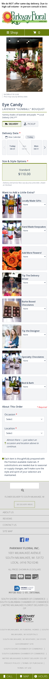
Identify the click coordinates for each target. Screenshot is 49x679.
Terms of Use (24, 668)
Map (25, 676)
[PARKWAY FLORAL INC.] (24, 25)
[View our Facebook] (22, 541)
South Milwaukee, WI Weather (19, 639)
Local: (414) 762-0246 (24, 562)
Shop (14, 32)
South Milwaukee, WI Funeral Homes (19, 629)
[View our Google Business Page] (27, 541)
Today (30, 137)
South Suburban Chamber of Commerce (24, 653)
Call (9, 676)
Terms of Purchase (32, 663)
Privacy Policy (12, 663)
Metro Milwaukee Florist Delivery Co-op (25, 607)
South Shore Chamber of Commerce (24, 598)
